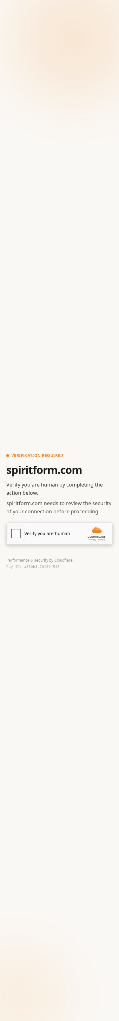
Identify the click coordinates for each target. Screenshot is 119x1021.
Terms (101, 539)
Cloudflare (63, 560)
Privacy (92, 539)
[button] (59, 533)
